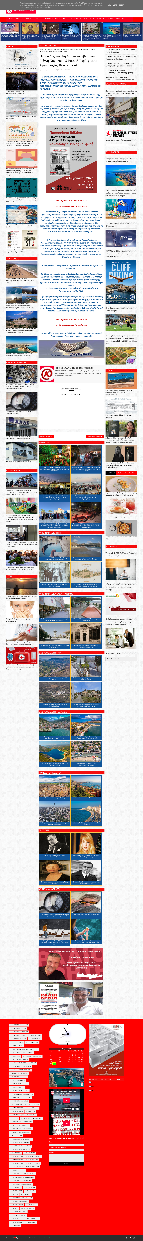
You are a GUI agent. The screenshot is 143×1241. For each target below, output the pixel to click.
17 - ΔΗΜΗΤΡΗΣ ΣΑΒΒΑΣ (19, 1084)
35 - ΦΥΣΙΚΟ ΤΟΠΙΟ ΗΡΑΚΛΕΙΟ (21, 1122)
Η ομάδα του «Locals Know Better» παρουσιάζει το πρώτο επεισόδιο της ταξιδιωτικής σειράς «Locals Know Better (19, 306)
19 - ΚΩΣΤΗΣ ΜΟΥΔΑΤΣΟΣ (19, 1091)
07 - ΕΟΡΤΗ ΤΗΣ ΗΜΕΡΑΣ (19, 1049)
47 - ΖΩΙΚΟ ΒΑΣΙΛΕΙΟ (17, 1170)
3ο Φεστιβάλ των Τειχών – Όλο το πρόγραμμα (21, 68)
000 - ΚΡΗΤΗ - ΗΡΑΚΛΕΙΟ (19, 1025)
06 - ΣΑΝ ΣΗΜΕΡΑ (16, 1046)
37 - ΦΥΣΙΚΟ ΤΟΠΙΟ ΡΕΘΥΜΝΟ (21, 1129)
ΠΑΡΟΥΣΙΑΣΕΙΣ (75, 19)
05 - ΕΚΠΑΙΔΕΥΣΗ (32, 1042)
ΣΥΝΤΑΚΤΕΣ (38, 19)
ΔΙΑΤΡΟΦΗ (110, 473)
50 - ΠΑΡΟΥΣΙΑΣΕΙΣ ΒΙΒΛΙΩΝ (20, 1180)
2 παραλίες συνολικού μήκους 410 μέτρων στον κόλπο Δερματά (112, 36)
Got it (121, 5)
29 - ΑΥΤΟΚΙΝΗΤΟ (16, 1111)
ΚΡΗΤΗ (64, 19)
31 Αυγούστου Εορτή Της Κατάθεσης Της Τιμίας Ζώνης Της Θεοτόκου (30, 36)
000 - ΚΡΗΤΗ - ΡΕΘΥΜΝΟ (19, 1032)
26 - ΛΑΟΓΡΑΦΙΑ (32, 1108)
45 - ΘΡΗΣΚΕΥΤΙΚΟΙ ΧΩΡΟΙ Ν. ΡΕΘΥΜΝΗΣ (25, 1163)
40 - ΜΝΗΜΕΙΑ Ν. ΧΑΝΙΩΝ (19, 1142)
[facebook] (127, 1237)
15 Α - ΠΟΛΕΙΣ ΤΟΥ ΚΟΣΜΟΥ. (20, 1070)
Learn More (112, 5)
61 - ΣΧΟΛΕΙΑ (27, 1198)
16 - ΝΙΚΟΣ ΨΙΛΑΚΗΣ (17, 1080)
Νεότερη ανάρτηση (46, 436)
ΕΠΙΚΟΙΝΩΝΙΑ (121, 19)
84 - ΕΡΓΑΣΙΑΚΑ (33, 1219)
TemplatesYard (23, 1238)
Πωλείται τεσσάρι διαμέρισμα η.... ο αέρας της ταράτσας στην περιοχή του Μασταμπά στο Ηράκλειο (92, 37)
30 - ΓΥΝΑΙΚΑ (15, 1115)
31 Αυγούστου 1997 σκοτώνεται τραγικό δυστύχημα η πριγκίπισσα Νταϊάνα (51, 36)
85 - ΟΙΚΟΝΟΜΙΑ (16, 1222)
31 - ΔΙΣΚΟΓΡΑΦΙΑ (29, 1115)
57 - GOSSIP (14, 1194)
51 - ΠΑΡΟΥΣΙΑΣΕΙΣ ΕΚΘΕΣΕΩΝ (21, 1184)
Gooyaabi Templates (46, 1238)
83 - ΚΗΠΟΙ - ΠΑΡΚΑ (17, 1219)
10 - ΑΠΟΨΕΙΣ (28, 1052)
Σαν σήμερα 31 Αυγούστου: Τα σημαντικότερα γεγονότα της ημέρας (71, 36)
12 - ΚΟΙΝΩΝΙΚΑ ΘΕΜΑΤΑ (32, 1056)
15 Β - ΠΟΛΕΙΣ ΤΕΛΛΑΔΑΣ (19, 1073)
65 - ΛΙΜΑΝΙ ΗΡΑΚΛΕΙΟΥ (19, 1201)
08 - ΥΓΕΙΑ (34, 1049)
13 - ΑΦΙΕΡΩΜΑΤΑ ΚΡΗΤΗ (19, 1059)
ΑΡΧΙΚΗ (10, 19)
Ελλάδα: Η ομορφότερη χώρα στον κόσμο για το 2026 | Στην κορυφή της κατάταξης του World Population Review (21, 330)
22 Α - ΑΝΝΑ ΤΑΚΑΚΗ (18, 1104)
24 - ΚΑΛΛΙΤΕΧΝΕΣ (17, 1108)
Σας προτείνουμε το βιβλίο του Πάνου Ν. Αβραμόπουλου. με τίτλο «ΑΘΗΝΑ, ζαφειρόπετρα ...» (119, 392)
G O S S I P (132, 473)
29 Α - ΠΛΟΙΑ (30, 1111)
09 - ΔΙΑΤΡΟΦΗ (15, 1052)
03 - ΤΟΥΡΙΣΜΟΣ (35, 1039)
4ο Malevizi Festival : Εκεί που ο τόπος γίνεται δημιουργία (10, 35)
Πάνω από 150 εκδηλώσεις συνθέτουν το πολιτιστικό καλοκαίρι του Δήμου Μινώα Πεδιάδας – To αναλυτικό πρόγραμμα (19, 143)
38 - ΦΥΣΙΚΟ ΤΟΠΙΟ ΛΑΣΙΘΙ (20, 1132)
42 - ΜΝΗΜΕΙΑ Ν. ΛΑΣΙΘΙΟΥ (20, 1149)
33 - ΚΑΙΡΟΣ (25, 1118)
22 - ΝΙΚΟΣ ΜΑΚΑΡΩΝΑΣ (19, 1101)
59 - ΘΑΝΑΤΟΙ (15, 1198)
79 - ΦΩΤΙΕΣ (14, 1208)
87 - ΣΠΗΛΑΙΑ (15, 1225)
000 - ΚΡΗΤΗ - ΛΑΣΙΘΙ (18, 1028)
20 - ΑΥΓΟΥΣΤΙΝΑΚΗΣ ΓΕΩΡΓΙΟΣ (21, 1094)
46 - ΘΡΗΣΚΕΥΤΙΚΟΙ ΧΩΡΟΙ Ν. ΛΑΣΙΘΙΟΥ (24, 1167)
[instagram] (134, 1237)
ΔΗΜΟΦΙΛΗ (121, 473)
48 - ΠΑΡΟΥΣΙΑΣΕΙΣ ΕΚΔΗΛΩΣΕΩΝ (22, 1174)
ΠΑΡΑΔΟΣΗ (100, 19)
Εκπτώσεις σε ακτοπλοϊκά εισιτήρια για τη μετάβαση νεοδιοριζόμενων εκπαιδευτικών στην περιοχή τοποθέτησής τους (21, 492)
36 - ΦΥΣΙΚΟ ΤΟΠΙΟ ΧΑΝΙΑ (19, 1125)
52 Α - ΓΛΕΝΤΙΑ (29, 1187)
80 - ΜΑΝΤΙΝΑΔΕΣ (27, 1208)
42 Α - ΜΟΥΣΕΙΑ (15, 1153)
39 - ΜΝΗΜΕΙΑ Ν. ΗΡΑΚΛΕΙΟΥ (21, 1139)
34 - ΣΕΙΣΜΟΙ (37, 1118)
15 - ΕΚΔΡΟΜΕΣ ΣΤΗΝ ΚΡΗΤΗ (20, 1066)
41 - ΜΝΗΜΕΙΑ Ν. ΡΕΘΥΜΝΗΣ (20, 1146)
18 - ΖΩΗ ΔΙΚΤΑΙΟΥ (17, 1087)
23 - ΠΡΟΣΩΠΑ (33, 1104)
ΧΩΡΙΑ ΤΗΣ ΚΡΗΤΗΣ (52, 19)
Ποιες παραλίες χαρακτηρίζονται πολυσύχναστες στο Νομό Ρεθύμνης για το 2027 (20, 280)
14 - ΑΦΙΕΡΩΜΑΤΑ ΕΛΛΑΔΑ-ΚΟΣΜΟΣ (23, 1063)
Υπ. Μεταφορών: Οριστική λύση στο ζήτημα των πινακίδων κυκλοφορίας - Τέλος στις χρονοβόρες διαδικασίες (20, 386)
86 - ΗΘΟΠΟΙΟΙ (30, 1222)
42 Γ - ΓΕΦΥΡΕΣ (29, 1153)
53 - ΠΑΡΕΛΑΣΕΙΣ (16, 1191)
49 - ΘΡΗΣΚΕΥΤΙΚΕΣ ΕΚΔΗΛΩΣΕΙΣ (22, 1177)
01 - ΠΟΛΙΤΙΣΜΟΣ (34, 1035)
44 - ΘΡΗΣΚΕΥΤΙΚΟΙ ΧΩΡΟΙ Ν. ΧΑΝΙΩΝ (24, 1160)
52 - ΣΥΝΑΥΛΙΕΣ (15, 1187)
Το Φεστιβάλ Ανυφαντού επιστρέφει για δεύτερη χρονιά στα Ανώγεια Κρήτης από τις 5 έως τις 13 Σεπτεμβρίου (21, 200)
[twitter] (131, 1237)
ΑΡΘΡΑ (29, 19)
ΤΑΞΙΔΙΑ (110, 19)
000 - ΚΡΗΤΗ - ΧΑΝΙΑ (18, 1035)
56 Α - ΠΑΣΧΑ (30, 1191)
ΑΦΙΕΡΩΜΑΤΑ (89, 19)
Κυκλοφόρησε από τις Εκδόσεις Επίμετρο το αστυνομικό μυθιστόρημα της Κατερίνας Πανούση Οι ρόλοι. (120, 465)
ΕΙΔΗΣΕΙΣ (19, 19)
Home (41, 49)
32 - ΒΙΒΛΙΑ (14, 1118)
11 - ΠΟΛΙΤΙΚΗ (15, 1056)
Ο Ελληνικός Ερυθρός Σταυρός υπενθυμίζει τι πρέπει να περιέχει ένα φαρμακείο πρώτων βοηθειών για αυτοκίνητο (21, 667)
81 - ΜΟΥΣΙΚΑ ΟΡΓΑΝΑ (18, 1212)
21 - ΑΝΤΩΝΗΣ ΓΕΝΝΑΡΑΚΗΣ (20, 1097)
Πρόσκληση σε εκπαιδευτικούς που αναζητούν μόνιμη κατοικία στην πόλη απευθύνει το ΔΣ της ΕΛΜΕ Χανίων (21, 544)
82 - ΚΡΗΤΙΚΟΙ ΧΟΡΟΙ (18, 1215)
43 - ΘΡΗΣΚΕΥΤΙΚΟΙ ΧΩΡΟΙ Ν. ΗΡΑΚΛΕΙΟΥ (25, 1156)
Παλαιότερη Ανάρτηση (95, 436)
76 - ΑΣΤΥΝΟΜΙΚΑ (16, 1205)
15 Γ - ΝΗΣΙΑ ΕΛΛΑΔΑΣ (18, 1077)
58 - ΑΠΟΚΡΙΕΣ (26, 1194)
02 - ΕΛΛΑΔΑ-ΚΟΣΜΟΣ (18, 1039)
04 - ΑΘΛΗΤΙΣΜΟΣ (16, 1042)
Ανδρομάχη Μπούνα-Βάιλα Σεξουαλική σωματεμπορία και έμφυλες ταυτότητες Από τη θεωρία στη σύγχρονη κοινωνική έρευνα (121, 440)
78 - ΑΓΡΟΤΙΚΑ (31, 1205)
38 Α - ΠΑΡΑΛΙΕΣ (16, 1135)
